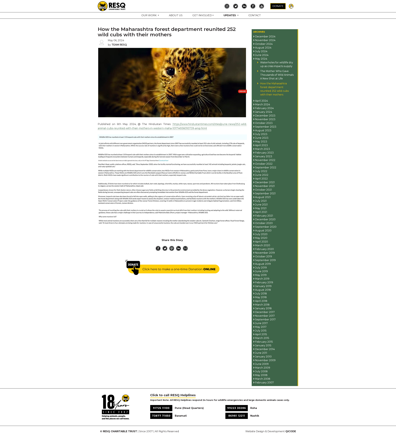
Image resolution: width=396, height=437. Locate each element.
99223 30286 (236, 408)
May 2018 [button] (260, 297)
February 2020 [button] (264, 249)
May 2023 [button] (260, 141)
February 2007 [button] (264, 382)
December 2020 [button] (264, 219)
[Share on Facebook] (158, 248)
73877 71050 (161, 415)
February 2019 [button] (263, 282)
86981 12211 (236, 415)
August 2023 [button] (262, 130)
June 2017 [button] (261, 323)
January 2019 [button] (262, 286)
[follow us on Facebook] (253, 6)
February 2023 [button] (264, 152)
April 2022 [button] (261, 178)
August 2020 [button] (262, 230)
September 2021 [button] (265, 193)
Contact (254, 15)
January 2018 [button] (263, 308)
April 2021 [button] (260, 212)
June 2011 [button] (260, 352)
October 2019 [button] (263, 256)
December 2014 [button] (264, 349)
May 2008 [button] (260, 375)
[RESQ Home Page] (112, 5)
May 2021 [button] (260, 208)
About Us (176, 15)
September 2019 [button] (265, 260)
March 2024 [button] (262, 104)
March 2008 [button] (262, 378)
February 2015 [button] (263, 341)
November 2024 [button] (264, 40)
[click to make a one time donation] (172, 267)
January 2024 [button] (263, 111)
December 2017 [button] (264, 312)
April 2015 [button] (260, 334)
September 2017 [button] (265, 319)
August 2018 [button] (262, 289)
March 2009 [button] (262, 367)
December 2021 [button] (264, 182)
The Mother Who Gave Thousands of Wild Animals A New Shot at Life (277, 75)
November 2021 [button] (264, 186)
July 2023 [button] (260, 134)
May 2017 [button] (260, 326)
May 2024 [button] (260, 58)
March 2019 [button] (261, 278)
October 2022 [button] (263, 163)
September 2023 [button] (265, 126)
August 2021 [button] (262, 197)
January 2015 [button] (262, 345)
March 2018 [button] (261, 304)
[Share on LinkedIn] (178, 248)
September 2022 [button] (265, 167)
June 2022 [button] (261, 174)
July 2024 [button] (260, 51)
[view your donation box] (291, 5)
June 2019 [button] (261, 271)
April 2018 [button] (260, 301)
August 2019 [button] (262, 263)
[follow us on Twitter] (236, 6)
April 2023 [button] (261, 145)
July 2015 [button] (260, 330)
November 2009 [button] (264, 360)
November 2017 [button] (264, 315)
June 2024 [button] (261, 55)
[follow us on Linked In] (245, 6)
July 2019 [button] (260, 267)
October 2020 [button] (263, 223)
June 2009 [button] (261, 364)
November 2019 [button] (264, 252)
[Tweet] (164, 248)
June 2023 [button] (261, 137)
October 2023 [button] (263, 123)
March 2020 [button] (262, 245)
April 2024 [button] (261, 100)
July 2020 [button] (260, 234)
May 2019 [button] (260, 275)
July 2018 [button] (260, 293)
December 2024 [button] (264, 36)
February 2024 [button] (264, 108)
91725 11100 (161, 408)
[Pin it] (171, 248)
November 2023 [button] (264, 119)
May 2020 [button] (260, 237)
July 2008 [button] (261, 371)
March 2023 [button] (262, 149)
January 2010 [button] (263, 356)
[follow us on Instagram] (227, 6)
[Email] (185, 248)
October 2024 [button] (263, 43)
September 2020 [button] (265, 226)
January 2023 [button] (263, 156)
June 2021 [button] (261, 204)
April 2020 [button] (261, 241)
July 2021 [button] (260, 200)
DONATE (278, 6)
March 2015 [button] (261, 338)
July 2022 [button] (260, 171)
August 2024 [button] (262, 47)
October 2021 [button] (263, 189)
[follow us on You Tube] (262, 6)
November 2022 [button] (264, 160)
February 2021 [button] (263, 215)
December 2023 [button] (264, 115)
